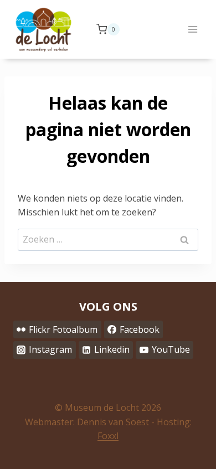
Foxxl (108, 436)
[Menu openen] (192, 29)
